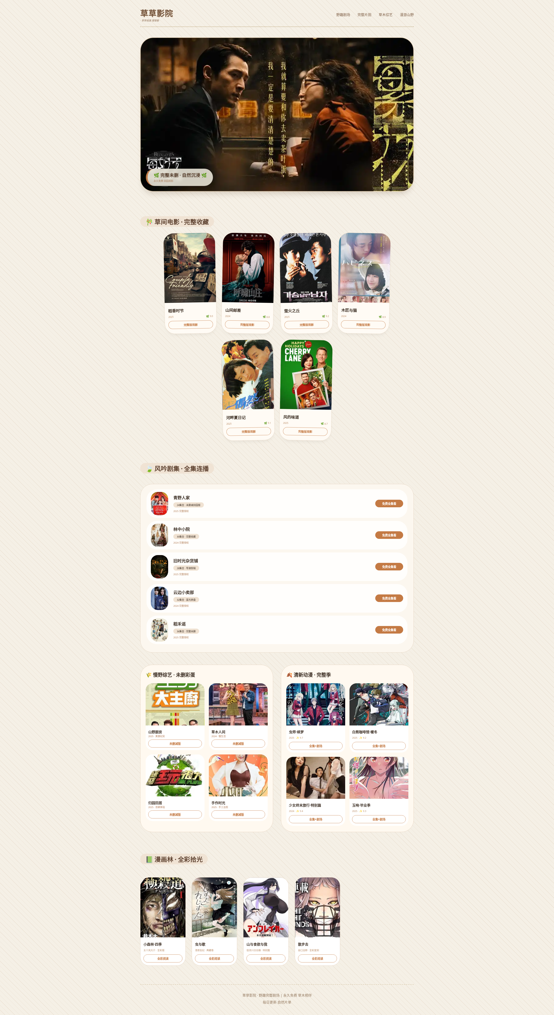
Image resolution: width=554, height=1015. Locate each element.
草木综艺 (386, 14)
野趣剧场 (343, 14)
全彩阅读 (163, 959)
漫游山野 (407, 14)
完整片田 (364, 14)
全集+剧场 (315, 746)
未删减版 (175, 744)
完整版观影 (191, 325)
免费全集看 (389, 504)
